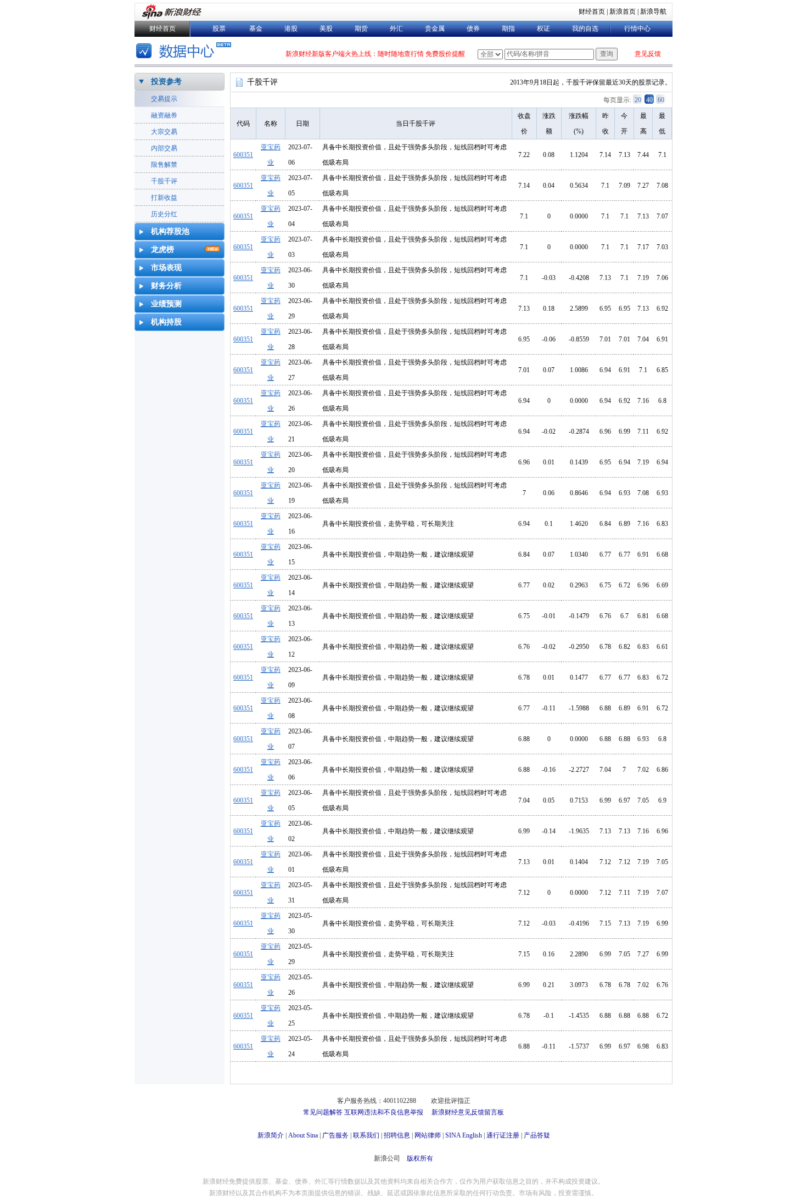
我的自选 (585, 28)
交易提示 (164, 99)
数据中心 (185, 51)
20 (638, 100)
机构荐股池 (170, 231)
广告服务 (335, 1135)
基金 (255, 28)
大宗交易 (164, 132)
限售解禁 (164, 165)
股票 (219, 28)
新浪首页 (622, 11)
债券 (473, 28)
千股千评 (164, 181)
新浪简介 (270, 1135)
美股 (326, 28)
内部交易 (164, 148)
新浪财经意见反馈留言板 (467, 1112)
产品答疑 (537, 1135)
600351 (243, 155)
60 (661, 100)
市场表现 (166, 268)
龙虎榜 (162, 249)
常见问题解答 (323, 1112)
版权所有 (420, 1158)
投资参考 (166, 81)
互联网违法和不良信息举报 (383, 1112)
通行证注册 (502, 1135)
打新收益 (164, 197)
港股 (291, 28)
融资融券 (164, 115)
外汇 (396, 28)
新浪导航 (653, 11)
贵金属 (435, 28)
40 (649, 100)
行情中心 (637, 28)
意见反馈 (648, 54)
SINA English (463, 1135)
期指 (508, 28)
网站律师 (427, 1135)
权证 (543, 28)
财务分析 (166, 286)
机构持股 (166, 322)
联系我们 (366, 1135)
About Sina (303, 1135)
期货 (361, 28)
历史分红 (164, 214)
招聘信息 (397, 1135)
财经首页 (592, 11)
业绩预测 (166, 304)
